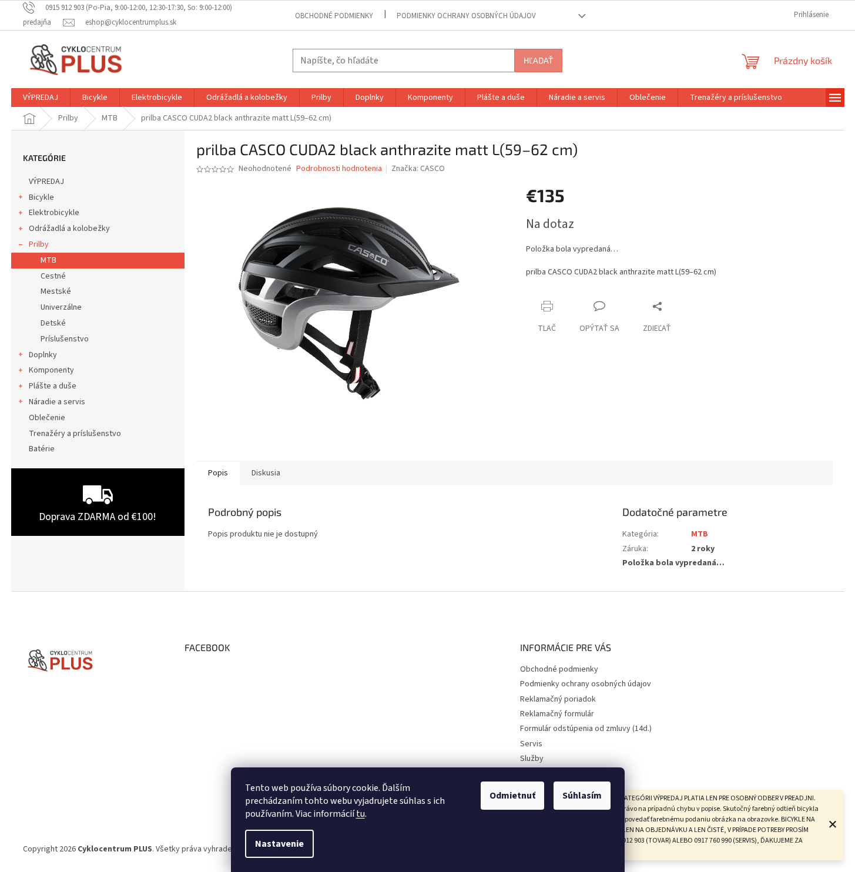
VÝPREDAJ (46, 181)
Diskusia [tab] (266, 473)
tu (360, 813)
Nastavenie (279, 843)
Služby (532, 758)
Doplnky (43, 355)
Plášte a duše (52, 386)
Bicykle (41, 197)
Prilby (39, 244)
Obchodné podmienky (334, 16)
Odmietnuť (512, 795)
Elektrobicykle (54, 213)
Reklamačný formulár (557, 714)
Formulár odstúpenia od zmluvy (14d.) (586, 729)
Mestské (56, 291)
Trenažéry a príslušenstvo (75, 434)
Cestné (53, 276)
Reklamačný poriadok (558, 699)
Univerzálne (61, 307)
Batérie (42, 449)
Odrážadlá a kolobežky (69, 228)
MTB (48, 260)
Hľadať (538, 60)
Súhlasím (582, 795)
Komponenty (51, 370)
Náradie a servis (57, 402)
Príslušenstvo (65, 339)
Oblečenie (47, 418)
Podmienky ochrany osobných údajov (466, 16)
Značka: (418, 169)
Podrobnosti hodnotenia (339, 169)
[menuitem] (40, 97)
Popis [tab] (218, 473)
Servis (531, 744)
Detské (53, 323)
